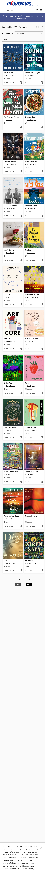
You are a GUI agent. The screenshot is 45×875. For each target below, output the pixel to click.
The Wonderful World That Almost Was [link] (12, 206)
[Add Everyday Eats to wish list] (41, 127)
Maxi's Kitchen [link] (9, 250)
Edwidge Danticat (11, 563)
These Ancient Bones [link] (11, 516)
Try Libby (6, 16)
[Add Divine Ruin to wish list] (20, 393)
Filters (5, 40)
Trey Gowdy (30, 75)
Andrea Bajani (31, 519)
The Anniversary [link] (31, 516)
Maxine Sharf (10, 253)
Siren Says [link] (29, 561)
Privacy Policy (23, 849)
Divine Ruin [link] (8, 383)
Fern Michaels (31, 209)
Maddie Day (9, 474)
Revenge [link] (28, 383)
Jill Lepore (9, 120)
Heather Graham (11, 519)
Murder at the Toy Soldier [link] (12, 472)
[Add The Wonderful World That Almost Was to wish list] (20, 215)
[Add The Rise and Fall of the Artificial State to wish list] (20, 127)
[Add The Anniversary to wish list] (41, 526)
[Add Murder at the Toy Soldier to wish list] (20, 481)
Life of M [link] (7, 295)
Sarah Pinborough (32, 297)
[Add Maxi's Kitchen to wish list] (20, 260)
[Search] (3, 10)
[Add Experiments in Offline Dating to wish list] (41, 171)
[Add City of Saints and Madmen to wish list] (41, 437)
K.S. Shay (30, 474)
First (17, 585)
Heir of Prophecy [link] (10, 162)
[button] (37, 27)
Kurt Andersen (31, 253)
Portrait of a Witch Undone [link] (33, 472)
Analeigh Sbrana (11, 164)
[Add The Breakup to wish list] (41, 260)
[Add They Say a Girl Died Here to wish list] (41, 304)
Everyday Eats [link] (30, 117)
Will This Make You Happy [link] (33, 339)
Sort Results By (7, 33)
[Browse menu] (41, 10)
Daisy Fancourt (10, 341)
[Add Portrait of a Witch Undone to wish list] (41, 481)
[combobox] (18, 10)
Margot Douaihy (10, 386)
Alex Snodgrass (31, 120)
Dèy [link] (5, 561)
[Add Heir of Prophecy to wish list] (20, 171)
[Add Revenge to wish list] (41, 393)
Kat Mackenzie (31, 164)
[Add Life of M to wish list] (20, 304)
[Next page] (29, 579)
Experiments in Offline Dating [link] (33, 162)
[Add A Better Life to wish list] (20, 82)
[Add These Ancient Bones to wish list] (20, 526)
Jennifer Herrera (32, 563)
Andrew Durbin (10, 209)
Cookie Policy (28, 869)
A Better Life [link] (8, 73)
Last (28, 585)
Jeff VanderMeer (32, 430)
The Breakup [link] (29, 250)
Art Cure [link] (7, 339)
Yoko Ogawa (31, 386)
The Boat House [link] (31, 206)
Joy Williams (9, 430)
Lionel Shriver (10, 75)
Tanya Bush (30, 341)
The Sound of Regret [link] (32, 73)
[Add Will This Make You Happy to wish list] (41, 348)
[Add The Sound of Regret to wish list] (41, 82)
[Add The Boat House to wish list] (41, 215)
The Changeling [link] (10, 428)
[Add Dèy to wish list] (20, 570)
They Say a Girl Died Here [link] (33, 295)
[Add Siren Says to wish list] (41, 570)
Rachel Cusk (9, 297)
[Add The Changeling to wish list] (20, 437)
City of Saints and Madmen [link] (33, 428)
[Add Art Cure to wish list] (20, 348)
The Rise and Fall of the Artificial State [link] (12, 117)
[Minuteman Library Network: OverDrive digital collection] (22, 4)
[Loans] (37, 10)
